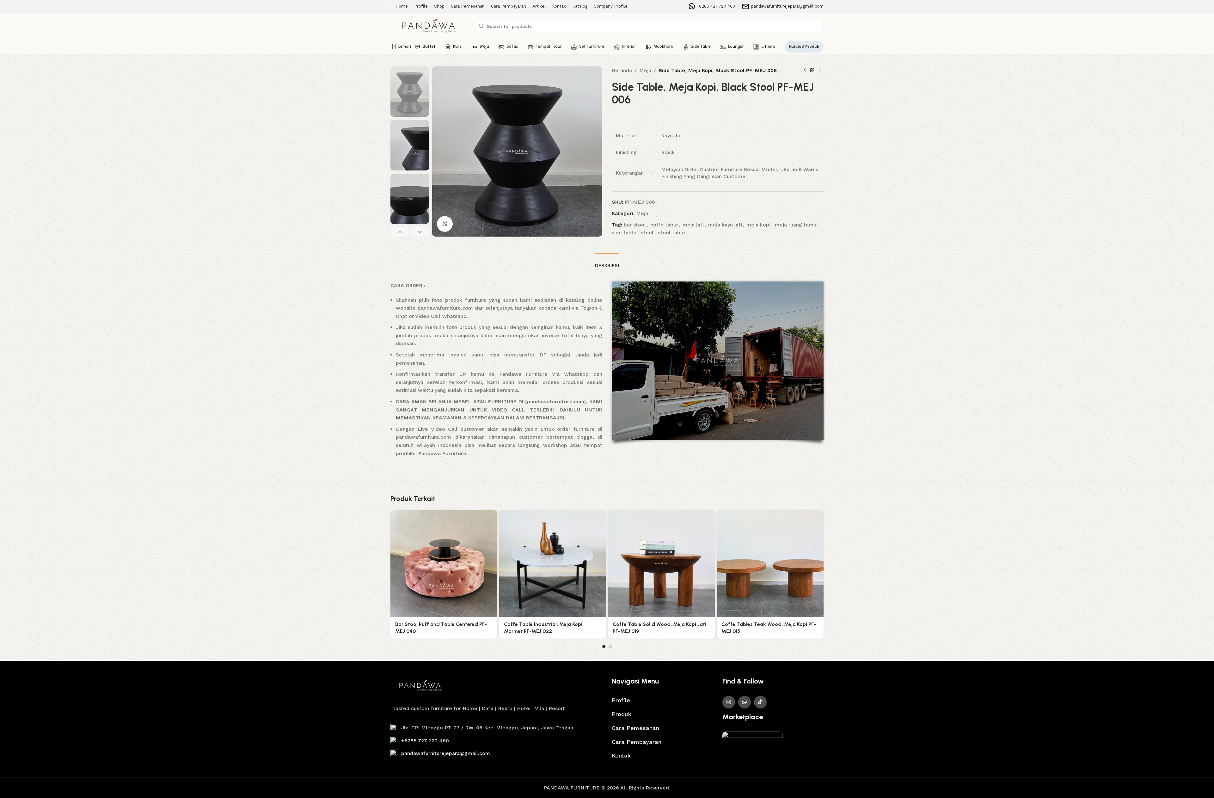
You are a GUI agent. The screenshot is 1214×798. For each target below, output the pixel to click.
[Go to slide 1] (603, 646)
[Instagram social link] (728, 702)
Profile (621, 700)
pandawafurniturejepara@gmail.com (445, 753)
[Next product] (820, 70)
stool (647, 233)
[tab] (607, 262)
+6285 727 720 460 (425, 741)
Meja (645, 70)
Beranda (622, 70)
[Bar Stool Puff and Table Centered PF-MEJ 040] (443, 563)
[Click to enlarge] (445, 224)
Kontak (621, 755)
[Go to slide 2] (610, 646)
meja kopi (758, 225)
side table (624, 233)
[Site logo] (429, 26)
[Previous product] (804, 70)
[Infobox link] (712, 6)
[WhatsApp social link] (744, 702)
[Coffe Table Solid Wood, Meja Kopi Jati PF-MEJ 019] (661, 563)
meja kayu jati (725, 225)
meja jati (693, 225)
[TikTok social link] (760, 702)
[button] (399, 232)
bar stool (635, 225)
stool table (671, 233)
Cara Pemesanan (635, 728)
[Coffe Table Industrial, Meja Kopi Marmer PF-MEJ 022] (552, 563)
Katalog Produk (804, 46)
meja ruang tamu (795, 225)
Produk (621, 714)
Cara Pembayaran (636, 742)
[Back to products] (812, 70)
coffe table (664, 225)
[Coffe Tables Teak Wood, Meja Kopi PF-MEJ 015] (770, 563)
